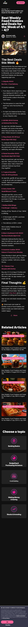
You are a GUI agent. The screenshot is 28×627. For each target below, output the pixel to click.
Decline (8, 625)
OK (7, 622)
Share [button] (15, 315)
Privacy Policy (6, 618)
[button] (24, 36)
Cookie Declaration (20, 615)
